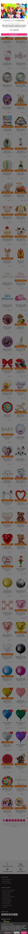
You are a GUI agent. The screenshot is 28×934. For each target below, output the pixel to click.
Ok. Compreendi (13, 34)
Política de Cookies (17, 929)
